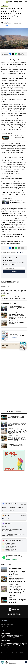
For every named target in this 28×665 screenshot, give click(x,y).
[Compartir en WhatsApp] (16, 54)
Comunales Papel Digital (6, 652)
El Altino (17, 636)
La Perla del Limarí (11, 644)
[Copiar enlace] (22, 54)
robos (9, 285)
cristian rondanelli (7, 282)
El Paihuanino (9, 643)
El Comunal (3, 642)
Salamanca (15, 285)
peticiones (4, 285)
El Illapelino (16, 645)
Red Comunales (5, 22)
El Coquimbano (16, 642)
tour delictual (5, 286)
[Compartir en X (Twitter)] (13, 54)
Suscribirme (14, 271)
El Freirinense (16, 637)
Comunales (16, 281)
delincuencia (16, 282)
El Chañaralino (10, 635)
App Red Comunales (14, 654)
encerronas (5, 283)
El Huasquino (9, 637)
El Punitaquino (19, 644)
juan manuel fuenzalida (15, 283)
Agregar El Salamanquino (7, 25)
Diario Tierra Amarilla (10, 636)
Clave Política (15, 652)
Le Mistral (21, 652)
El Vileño (10, 647)
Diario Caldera (17, 635)
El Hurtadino (22, 643)
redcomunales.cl (4, 623)
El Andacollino (16, 643)
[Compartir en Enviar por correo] (19, 54)
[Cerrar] (26, 662)
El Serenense (9, 642)
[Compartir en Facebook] (10, 54)
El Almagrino (3, 635)
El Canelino (10, 645)
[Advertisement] (14, 364)
